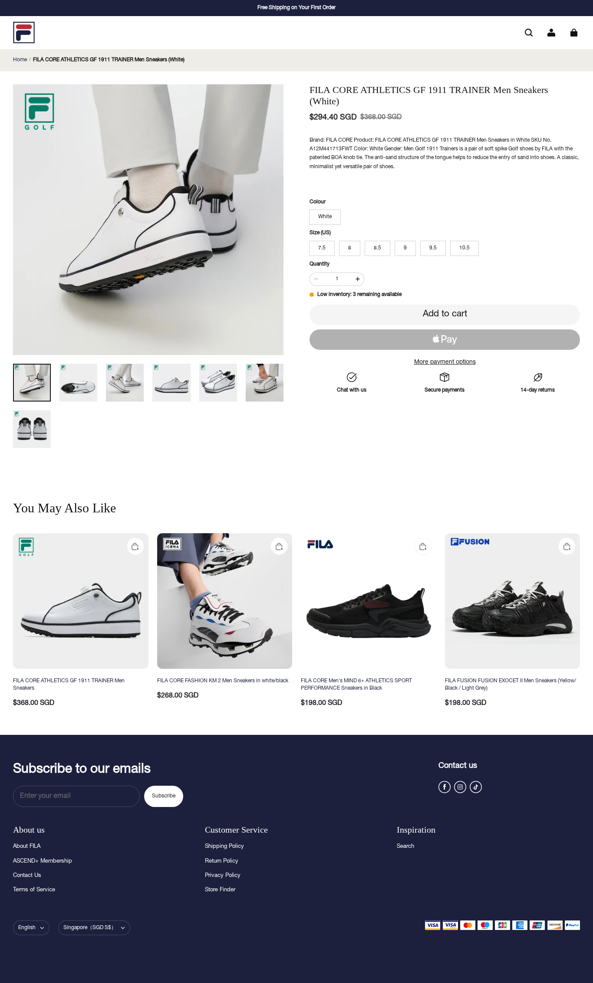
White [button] (325, 216)
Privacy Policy (222, 876)
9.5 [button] (433, 248)
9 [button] (405, 248)
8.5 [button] (377, 248)
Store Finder (220, 890)
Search (405, 847)
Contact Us (27, 876)
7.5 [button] (322, 248)
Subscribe (163, 796)
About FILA (26, 847)
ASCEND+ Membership (42, 861)
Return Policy (221, 861)
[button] (529, 33)
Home (20, 60)
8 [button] (349, 248)
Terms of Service (34, 890)
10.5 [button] (464, 248)
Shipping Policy (224, 847)
